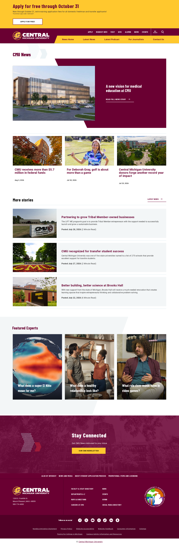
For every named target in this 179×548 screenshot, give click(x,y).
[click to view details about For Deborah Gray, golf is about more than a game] (89, 151)
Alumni (128, 32)
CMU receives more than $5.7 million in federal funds (34, 171)
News (136, 32)
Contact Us (158, 39)
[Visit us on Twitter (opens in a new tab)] (86, 520)
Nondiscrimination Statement (45, 529)
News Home (68, 39)
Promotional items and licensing (123, 476)
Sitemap (142, 529)
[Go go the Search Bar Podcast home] (117, 520)
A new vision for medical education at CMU (124, 88)
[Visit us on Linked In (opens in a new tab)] (111, 520)
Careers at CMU (77, 505)
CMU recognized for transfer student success (92, 251)
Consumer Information (126, 529)
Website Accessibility (85, 529)
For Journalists (136, 39)
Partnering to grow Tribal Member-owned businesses (97, 217)
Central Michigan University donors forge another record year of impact (141, 173)
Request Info (101, 32)
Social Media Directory (112, 505)
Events (145, 32)
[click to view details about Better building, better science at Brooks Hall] (35, 291)
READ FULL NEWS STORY (116, 99)
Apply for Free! (27, 22)
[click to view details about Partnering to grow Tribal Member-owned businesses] (35, 223)
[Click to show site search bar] (162, 32)
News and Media (66, 476)
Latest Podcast (111, 39)
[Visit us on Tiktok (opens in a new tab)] (105, 520)
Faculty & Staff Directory (82, 489)
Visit (113, 32)
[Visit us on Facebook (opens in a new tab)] (80, 520)
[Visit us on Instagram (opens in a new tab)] (99, 520)
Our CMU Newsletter (89, 451)
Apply (90, 32)
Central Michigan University (91, 542)
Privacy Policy (66, 529)
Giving (104, 500)
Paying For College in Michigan (70, 534)
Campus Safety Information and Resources (104, 534)
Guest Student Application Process (90, 476)
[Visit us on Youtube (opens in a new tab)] (92, 520)
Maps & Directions (78, 500)
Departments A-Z (78, 494)
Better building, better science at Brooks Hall (92, 285)
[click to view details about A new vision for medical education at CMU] (54, 93)
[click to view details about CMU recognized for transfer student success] (35, 257)
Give (120, 32)
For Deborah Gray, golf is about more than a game (87, 171)
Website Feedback (105, 529)
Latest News (89, 39)
